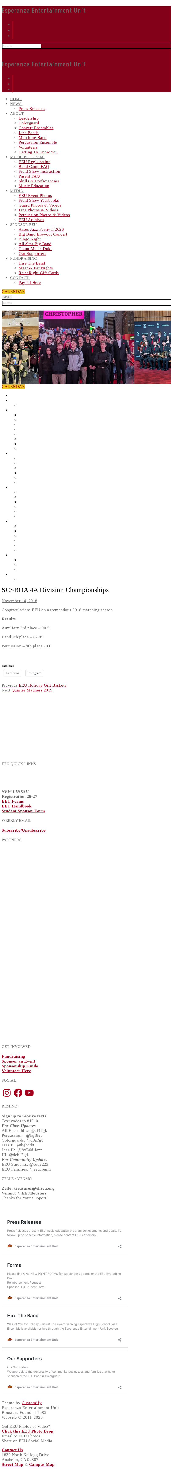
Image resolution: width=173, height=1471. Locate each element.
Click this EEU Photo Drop (27, 1431)
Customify (32, 1402)
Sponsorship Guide (20, 1066)
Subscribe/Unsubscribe (24, 830)
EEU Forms (13, 801)
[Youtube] (12, 35)
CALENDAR (13, 291)
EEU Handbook (16, 806)
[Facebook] (12, 30)
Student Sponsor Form (23, 811)
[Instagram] (12, 24)
